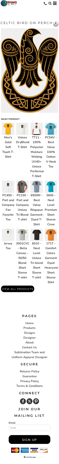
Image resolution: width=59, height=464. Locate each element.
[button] (50, 3)
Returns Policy (29, 371)
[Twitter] (29, 401)
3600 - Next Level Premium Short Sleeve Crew (51, 209)
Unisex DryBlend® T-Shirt (24, 142)
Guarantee (29, 376)
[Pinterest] (36, 401)
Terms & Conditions (29, 386)
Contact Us (29, 347)
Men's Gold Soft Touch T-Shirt (8, 147)
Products (29, 328)
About (29, 342)
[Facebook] (23, 401)
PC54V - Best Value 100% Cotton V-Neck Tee (51, 151)
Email (12, 423)
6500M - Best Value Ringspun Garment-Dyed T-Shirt (37, 209)
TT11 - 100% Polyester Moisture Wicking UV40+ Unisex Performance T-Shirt (39, 156)
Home (29, 323)
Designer (29, 338)
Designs (29, 333)
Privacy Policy (29, 381)
